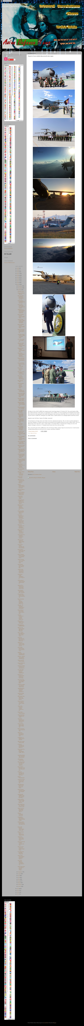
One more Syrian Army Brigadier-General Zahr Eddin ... (21, 681)
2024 (18, 270)
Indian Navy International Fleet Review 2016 (21, 734)
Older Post (77, 471)
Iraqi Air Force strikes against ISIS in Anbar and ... (21, 725)
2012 (18, 892)
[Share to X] (43, 431)
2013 (18, 890)
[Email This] (41, 431)
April (19, 881)
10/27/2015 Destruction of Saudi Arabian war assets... (21, 720)
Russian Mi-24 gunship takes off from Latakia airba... (21, 551)
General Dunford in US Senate (21, 663)
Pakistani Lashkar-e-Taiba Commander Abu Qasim (21, 473)
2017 (18, 280)
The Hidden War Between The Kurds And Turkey (21, 786)
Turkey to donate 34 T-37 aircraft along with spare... (21, 561)
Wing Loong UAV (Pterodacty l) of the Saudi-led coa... (21, 451)
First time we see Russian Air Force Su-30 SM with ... (21, 433)
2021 (18, 273)
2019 (18, 277)
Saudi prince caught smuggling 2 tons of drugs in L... (21, 576)
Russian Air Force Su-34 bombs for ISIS (21, 729)
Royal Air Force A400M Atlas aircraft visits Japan (21, 420)
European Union (21, 291)
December (20, 286)
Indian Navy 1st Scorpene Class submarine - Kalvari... (21, 481)
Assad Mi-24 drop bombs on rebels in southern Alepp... (21, 336)
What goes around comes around (21, 742)
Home (6, 50)
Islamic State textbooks (20, 477)
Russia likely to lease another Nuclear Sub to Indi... (21, 611)
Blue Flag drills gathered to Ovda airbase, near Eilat (21, 297)
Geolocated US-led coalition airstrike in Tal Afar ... (21, 843)
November (20, 287)
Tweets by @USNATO (8, 248)
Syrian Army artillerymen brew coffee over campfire (21, 306)
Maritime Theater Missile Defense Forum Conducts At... (21, 404)
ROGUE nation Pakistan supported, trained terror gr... (21, 507)
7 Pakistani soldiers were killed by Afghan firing (21, 685)
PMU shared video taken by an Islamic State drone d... (21, 698)
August (19, 873)
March (19, 882)
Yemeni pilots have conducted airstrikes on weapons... (21, 536)
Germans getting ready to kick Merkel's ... (21, 512)
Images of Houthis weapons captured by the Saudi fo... (21, 438)
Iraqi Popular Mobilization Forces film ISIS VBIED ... (21, 818)
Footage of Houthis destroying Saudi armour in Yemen (21, 460)
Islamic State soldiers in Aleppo (20, 497)
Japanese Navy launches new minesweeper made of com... (21, 587)
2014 (18, 888)
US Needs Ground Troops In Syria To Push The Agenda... (21, 455)
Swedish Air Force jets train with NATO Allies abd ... (21, 781)
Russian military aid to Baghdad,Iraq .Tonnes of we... (21, 833)
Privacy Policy (12, 50)
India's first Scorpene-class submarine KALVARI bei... (21, 526)
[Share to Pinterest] (46, 431)
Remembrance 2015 (20, 381)
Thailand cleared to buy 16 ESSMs (21, 407)
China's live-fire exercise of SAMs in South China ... (21, 848)
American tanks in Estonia (21, 490)
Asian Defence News (14, 6)
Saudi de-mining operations (21, 694)
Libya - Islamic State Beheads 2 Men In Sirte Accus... (21, 634)
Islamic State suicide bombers (21, 712)
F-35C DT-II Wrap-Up (20, 424)
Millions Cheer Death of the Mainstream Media (20, 415)
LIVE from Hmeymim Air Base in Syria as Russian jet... (21, 639)
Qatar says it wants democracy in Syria (21, 446)
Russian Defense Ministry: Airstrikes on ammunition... (21, 531)
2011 (18, 894)
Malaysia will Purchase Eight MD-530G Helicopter (21, 629)
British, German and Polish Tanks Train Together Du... (21, 791)
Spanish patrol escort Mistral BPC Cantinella (21, 591)
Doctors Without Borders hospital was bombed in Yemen (21, 556)
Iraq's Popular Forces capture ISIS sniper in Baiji (21, 566)
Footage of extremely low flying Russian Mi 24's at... (21, 746)
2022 (18, 271)
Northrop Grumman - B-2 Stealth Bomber (21, 653)
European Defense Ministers (21, 293)
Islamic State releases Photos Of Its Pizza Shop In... (21, 857)
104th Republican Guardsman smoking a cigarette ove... (21, 690)
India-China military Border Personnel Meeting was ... (21, 354)
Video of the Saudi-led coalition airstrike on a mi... (20, 708)
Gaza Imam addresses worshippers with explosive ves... (21, 862)
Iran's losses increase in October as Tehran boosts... (21, 377)
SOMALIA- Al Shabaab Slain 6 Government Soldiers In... (21, 311)
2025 (18, 268)
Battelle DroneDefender (21, 777)
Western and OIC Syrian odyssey (21, 661)
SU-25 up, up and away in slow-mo (21, 340)
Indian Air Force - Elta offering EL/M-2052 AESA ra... (21, 810)
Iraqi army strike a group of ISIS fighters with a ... (21, 399)
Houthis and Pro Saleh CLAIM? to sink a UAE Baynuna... (21, 801)
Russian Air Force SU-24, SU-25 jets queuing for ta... (21, 359)
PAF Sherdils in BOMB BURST (21, 625)
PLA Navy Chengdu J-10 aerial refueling (21, 390)
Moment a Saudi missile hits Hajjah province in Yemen (21, 345)
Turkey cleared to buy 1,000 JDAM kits (21, 411)
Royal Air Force (34, 433)
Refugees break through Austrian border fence (21, 349)
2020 (18, 275)
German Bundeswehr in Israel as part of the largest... (21, 486)
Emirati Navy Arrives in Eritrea (20, 369)
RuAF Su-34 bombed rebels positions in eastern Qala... (21, 676)
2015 (18, 284)
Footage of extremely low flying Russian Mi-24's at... (21, 773)
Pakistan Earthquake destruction (20, 814)
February (20, 884)
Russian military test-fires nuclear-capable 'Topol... (21, 316)
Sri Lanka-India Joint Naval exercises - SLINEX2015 (21, 671)
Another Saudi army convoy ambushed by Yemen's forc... (21, 571)
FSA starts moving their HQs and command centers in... (21, 763)
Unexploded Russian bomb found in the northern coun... (21, 521)
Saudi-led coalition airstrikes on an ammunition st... (21, 666)
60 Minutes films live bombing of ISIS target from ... (21, 823)
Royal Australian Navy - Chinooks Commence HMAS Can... (21, 601)
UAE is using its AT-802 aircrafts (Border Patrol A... (21, 582)
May (19, 879)
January (19, 886)
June (19, 877)
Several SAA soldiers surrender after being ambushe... (21, 546)
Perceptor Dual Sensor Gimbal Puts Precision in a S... (21, 595)
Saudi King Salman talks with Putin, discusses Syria (21, 756)
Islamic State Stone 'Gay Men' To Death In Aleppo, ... (21, 868)
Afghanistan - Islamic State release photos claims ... (21, 838)
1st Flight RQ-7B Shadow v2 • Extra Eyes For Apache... (21, 501)
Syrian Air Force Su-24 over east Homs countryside (21, 364)
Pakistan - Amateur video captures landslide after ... (21, 657)
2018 (18, 279)
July (19, 875)
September (20, 871)
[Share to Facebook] (45, 431)
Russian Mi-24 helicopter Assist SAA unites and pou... (21, 768)
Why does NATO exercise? (21, 469)
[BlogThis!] (42, 431)
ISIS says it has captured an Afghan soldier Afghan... (21, 541)
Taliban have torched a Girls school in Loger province (21, 644)
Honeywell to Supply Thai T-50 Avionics (21, 622)
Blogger (54, 1022)
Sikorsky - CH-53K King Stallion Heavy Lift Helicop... (21, 606)
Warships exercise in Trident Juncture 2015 (21, 372)
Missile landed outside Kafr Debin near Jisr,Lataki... (20, 428)
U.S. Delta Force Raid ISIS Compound (21, 852)
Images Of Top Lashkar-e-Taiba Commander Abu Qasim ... (21, 321)
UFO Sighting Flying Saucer (21, 759)
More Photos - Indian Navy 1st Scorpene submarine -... (21, 465)
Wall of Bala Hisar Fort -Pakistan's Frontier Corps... (21, 805)
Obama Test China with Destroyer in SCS (21, 716)
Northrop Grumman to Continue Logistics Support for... (20, 617)
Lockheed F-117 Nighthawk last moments (21, 738)
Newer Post (30, 471)
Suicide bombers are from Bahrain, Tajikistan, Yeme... (21, 385)
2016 (18, 282)
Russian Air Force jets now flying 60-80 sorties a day (21, 331)
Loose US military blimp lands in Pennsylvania (21, 493)
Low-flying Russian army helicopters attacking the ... (21, 516)
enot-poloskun (45, 1022)
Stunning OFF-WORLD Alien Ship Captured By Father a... (21, 796)
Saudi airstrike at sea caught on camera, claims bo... (21, 702)
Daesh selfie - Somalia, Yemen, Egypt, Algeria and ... (21, 828)
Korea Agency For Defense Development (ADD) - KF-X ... (21, 751)
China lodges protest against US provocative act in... (21, 649)
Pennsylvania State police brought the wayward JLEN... (21, 395)
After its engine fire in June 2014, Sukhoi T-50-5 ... (21, 442)
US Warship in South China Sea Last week (21, 301)
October (19, 289)
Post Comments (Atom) (37, 474)
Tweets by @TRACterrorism (9, 262)
